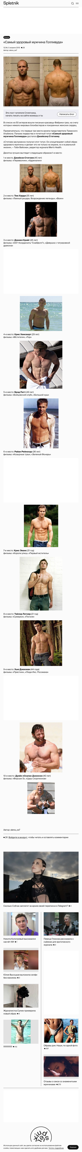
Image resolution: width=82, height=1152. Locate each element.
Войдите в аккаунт (18, 837)
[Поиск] (72, 3)
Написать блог (66, 114)
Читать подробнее (56, 1148)
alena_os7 (15, 830)
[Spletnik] (11, 3)
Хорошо (73, 1147)
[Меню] (77, 3)
